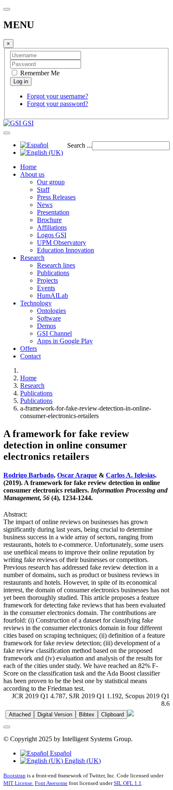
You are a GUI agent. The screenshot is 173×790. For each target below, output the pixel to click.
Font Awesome (51, 783)
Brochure (49, 219)
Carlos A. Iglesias (130, 475)
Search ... (79, 145)
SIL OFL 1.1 (128, 783)
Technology (36, 303)
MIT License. (18, 783)
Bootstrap (14, 775)
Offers (28, 348)
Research (32, 257)
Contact (30, 356)
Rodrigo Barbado (28, 475)
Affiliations (52, 227)
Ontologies (51, 310)
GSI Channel (54, 333)
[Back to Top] (6, 727)
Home (28, 166)
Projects (47, 280)
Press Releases (56, 197)
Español (59, 753)
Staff (43, 189)
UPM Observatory (61, 242)
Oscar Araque (77, 475)
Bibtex (86, 714)
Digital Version (54, 714)
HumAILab (52, 295)
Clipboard (112, 714)
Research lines (56, 265)
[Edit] (130, 714)
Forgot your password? (57, 103)
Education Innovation (65, 250)
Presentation (53, 212)
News (44, 204)
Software (49, 318)
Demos (46, 325)
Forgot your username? (57, 96)
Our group (51, 182)
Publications (53, 272)
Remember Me (39, 73)
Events (46, 288)
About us (32, 174)
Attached (20, 714)
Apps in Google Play (65, 341)
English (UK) (82, 760)
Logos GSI (51, 235)
